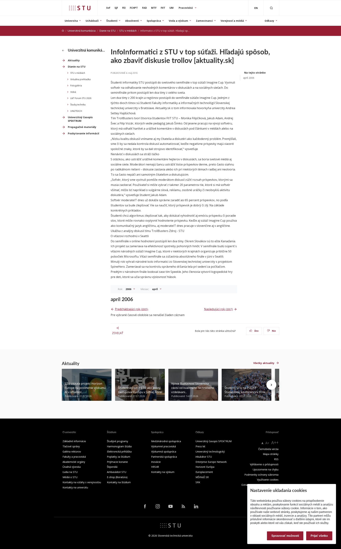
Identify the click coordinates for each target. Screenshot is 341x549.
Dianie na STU (107, 30)
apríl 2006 (248, 77)
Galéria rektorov (72, 451)
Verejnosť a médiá (232, 20)
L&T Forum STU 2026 (80, 98)
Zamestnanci (204, 20)
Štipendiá (112, 466)
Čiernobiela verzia (268, 449)
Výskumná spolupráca (163, 451)
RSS (276, 459)
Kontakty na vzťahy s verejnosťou (82, 482)
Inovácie (156, 462)
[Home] (63, 30)
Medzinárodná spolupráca (166, 441)
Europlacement (204, 472)
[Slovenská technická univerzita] (79, 8)
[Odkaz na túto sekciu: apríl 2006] (135, 299)
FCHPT (134, 7)
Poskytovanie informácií (83, 133)
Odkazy (269, 20)
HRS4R (155, 466)
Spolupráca (154, 20)
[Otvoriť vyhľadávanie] (271, 8)
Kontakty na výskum (162, 472)
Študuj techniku (78, 104)
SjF (116, 7)
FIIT (163, 7)
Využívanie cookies (267, 479)
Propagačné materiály (82, 127)
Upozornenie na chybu (265, 469)
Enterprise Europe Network (211, 462)
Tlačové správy (71, 446)
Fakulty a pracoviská (74, 456)
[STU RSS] (183, 506)
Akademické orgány (74, 462)
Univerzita (71, 20)
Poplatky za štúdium (118, 456)
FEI (124, 7)
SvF (108, 7)
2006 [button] (129, 289)
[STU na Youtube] (170, 506)
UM (171, 7)
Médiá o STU (70, 477)
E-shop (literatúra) (117, 477)
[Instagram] (158, 506)
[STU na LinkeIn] (196, 506)
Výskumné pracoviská (163, 446)
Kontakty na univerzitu (75, 487)
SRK (198, 482)
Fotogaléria (76, 85)
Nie (273, 330)
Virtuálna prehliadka (80, 79)
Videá (73, 91)
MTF (153, 7)
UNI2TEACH (76, 111)
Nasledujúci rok (218, 309)
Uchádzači (92, 20)
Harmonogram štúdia (119, 446)
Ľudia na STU (70, 472)
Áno (256, 330)
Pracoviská (186, 7)
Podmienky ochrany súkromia (261, 474)
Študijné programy (117, 441)
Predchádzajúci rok (131, 309)
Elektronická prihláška (119, 451)
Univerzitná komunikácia (82, 30)
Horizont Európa (205, 466)
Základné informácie (74, 441)
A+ (267, 443)
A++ (274, 442)
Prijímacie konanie (117, 462)
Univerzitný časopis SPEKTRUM (80, 119)
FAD (144, 7)
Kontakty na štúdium (119, 482)
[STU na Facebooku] (145, 506)
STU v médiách (128, 30)
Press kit (200, 446)
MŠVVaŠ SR (202, 477)
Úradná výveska (72, 466)
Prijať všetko (319, 535)
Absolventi (132, 20)
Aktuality (74, 60)
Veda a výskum (178, 20)
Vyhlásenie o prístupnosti (264, 464)
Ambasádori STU (116, 472)
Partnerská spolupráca (164, 456)
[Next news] (271, 385)
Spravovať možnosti (285, 535)
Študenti (111, 20)
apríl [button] (155, 289)
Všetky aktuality (263, 363)
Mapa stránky (270, 454)
